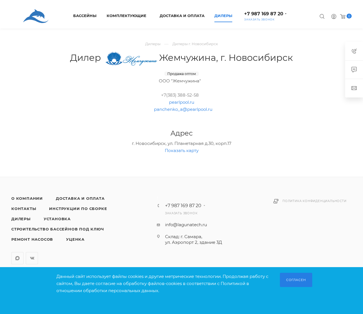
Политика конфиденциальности (314, 201)
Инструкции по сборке (78, 208)
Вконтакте (32, 258)
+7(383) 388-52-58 (180, 95)
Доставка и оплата (80, 198)
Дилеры (21, 219)
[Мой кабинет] (333, 17)
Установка (57, 219)
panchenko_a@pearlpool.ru (183, 109)
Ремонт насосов (32, 239)
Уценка (75, 239)
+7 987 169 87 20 (263, 13)
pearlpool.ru (181, 102)
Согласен (296, 280)
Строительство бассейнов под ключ (57, 229)
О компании (27, 198)
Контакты (23, 208)
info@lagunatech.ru (186, 224)
